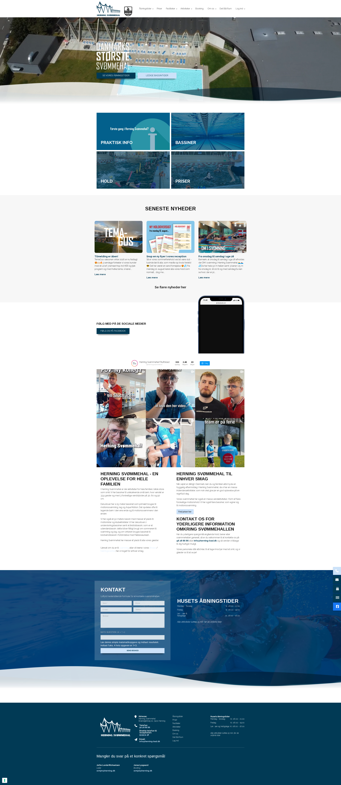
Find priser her (185, 512)
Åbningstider (177, 716)
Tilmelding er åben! (106, 256)
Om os (175, 734)
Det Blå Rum (177, 737)
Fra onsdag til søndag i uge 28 (216, 256)
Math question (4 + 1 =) (113, 632)
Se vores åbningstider (116, 75)
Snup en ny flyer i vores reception (166, 256)
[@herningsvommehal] (134, 363)
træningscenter (108, 551)
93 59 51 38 (144, 735)
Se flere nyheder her (170, 287)
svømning (124, 548)
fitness (153, 548)
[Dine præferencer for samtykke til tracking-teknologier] (4, 780)
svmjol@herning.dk (143, 771)
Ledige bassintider (157, 75)
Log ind (175, 741)
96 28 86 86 (182, 540)
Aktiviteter (176, 727)
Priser (174, 720)
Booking (175, 730)
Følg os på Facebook (113, 331)
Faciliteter (176, 723)
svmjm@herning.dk (106, 771)
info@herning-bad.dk (205, 540)
